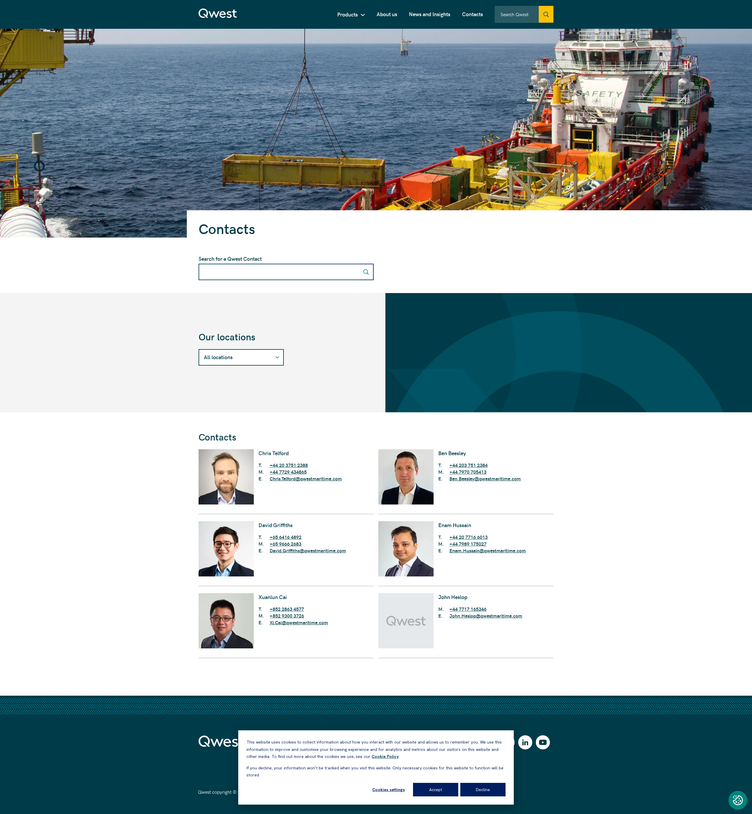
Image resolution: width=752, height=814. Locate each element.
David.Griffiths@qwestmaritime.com (308, 550)
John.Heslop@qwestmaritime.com (485, 616)
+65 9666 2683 (285, 544)
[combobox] (524, 14)
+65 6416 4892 (285, 537)
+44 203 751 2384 (468, 465)
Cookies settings (388, 789)
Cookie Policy (385, 756)
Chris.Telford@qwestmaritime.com (306, 478)
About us (387, 14)
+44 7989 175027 (467, 544)
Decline (483, 789)
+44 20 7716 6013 (468, 537)
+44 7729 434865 (288, 472)
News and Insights (429, 14)
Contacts (472, 14)
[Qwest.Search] (546, 14)
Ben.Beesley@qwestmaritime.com (485, 478)
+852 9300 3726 (287, 616)
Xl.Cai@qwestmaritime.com (299, 622)
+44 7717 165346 (467, 609)
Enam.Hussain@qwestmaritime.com (487, 550)
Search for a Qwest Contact (230, 258)
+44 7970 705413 (467, 472)
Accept (435, 789)
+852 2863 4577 (287, 609)
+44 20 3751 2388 (289, 465)
